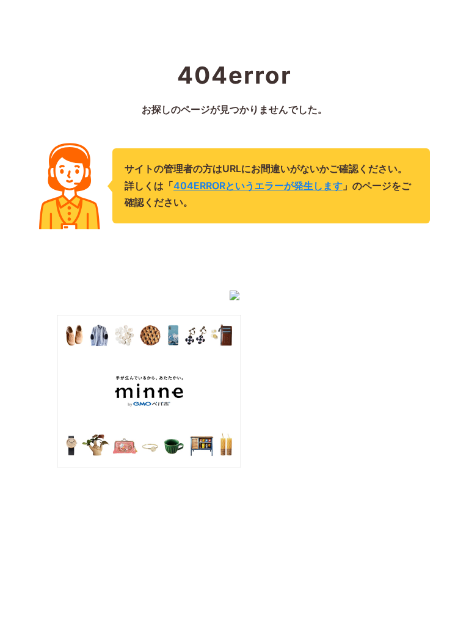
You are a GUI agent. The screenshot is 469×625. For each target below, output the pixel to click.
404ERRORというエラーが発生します (258, 185)
